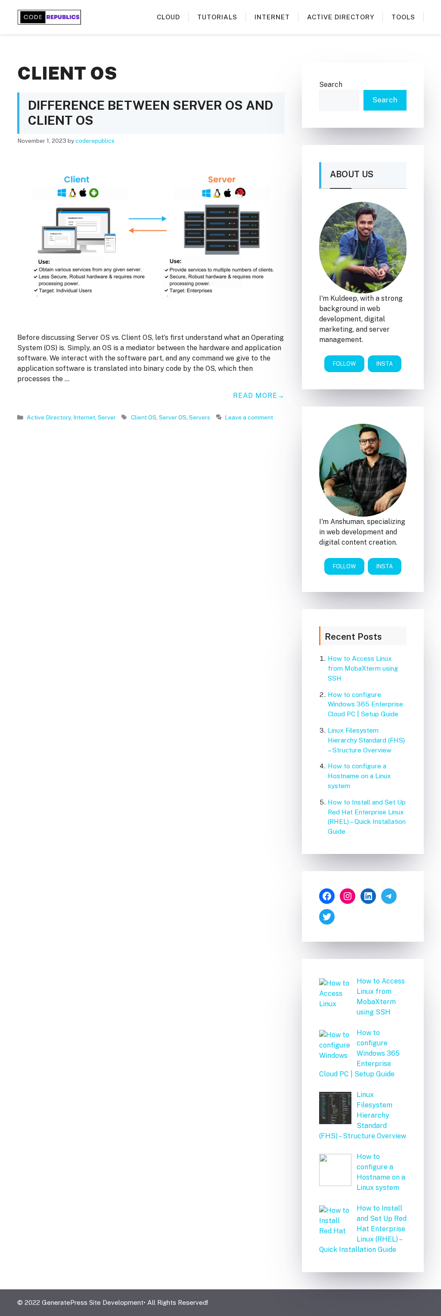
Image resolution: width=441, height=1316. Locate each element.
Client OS (143, 417)
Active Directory (340, 17)
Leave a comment (249, 417)
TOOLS (403, 17)
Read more (255, 395)
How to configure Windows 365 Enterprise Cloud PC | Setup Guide (365, 704)
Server (107, 417)
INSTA (384, 364)
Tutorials (217, 17)
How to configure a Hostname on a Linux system (359, 775)
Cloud (168, 17)
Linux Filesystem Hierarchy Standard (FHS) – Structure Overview (366, 740)
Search (330, 84)
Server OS (172, 417)
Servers (199, 417)
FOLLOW (344, 364)
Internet (272, 17)
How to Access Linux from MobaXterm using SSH (363, 668)
